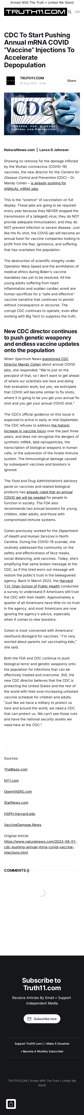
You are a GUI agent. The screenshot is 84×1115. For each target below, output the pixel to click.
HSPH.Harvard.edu (19, 814)
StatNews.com (16, 803)
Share (71, 81)
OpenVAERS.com (18, 792)
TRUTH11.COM (32, 78)
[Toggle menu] (77, 12)
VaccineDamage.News (22, 825)
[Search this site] (70, 12)
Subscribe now (45, 1019)
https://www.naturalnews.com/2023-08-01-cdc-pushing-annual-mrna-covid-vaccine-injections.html (40, 847)
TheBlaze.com (16, 769)
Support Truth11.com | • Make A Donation (42, 1043)
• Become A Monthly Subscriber (42, 1051)
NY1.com (11, 781)
